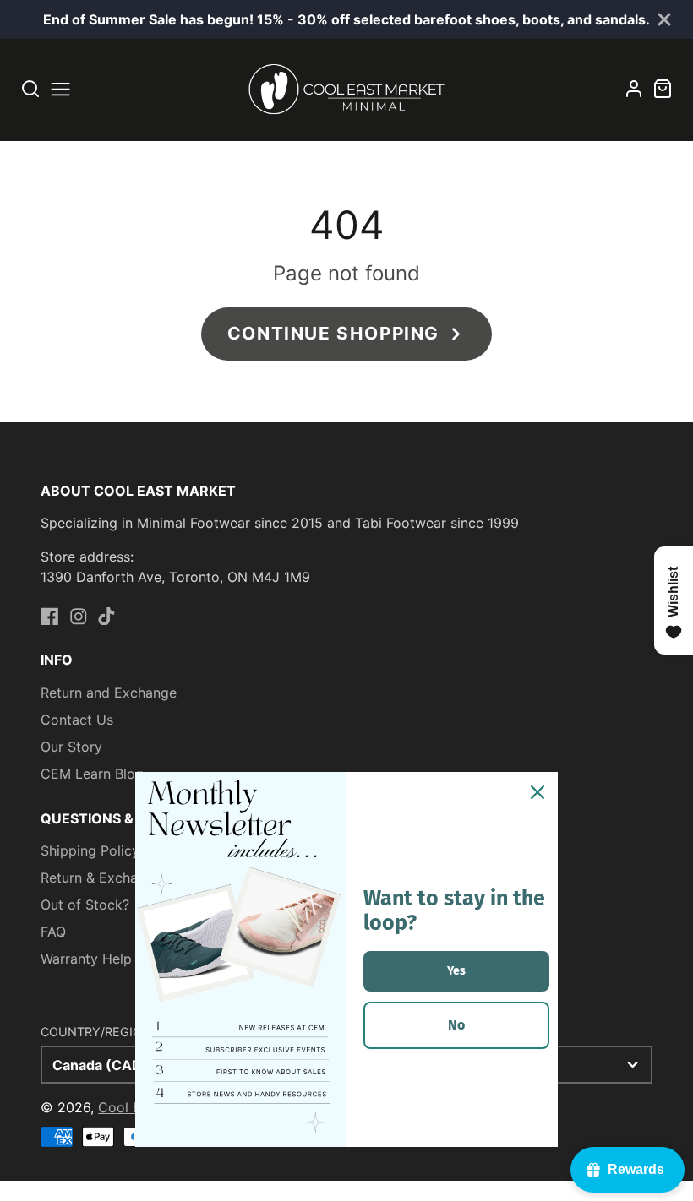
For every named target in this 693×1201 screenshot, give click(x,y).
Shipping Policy (90, 850)
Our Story (71, 746)
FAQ (53, 931)
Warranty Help (86, 958)
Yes (456, 971)
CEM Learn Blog (92, 773)
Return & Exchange (101, 877)
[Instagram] (78, 616)
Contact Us (77, 719)
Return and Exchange (109, 692)
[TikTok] (106, 616)
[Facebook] (50, 616)
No (456, 1025)
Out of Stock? (85, 904)
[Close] (537, 792)
